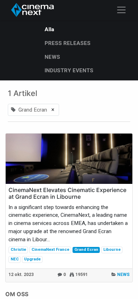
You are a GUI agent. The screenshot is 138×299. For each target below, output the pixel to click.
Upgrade (32, 258)
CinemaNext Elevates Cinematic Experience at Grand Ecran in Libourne (67, 193)
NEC (15, 258)
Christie (18, 249)
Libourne (112, 249)
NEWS (123, 274)
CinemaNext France (50, 249)
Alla (49, 29)
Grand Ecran (86, 249)
